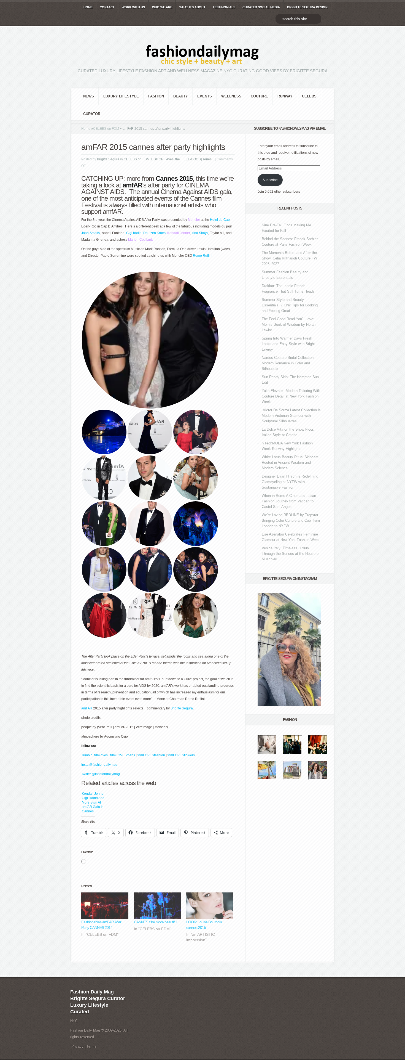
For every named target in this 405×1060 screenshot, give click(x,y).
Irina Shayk (199, 233)
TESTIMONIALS (224, 7)
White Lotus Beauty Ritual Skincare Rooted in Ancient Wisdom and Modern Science (290, 462)
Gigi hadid (134, 233)
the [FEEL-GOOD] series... (194, 159)
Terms (91, 1046)
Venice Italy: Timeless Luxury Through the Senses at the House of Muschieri (291, 553)
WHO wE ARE (162, 7)
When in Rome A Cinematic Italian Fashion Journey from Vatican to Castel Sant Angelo (289, 501)
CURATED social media (261, 7)
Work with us (133, 7)
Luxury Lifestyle (121, 96)
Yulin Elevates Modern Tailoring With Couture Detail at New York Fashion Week (291, 396)
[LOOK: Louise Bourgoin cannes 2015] (209, 905)
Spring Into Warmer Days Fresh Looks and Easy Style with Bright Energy (288, 343)
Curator (91, 114)
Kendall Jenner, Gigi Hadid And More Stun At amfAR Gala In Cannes (93, 802)
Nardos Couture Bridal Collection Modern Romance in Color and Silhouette (288, 363)
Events (204, 96)
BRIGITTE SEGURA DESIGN (307, 7)
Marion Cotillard (140, 240)
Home (85, 129)
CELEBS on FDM (106, 129)
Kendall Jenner (178, 233)
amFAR (86, 708)
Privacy (77, 1046)
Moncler (194, 220)
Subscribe (270, 180)
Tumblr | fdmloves (94, 755)
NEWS (88, 96)
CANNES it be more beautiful (155, 922)
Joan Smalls (90, 233)
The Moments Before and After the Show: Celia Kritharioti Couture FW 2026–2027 (289, 258)
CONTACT (107, 7)
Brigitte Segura (108, 159)
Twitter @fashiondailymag (100, 774)
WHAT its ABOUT (192, 7)
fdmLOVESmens (122, 755)
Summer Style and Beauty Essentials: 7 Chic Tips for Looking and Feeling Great (290, 305)
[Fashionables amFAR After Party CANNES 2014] (104, 905)
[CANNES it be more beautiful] (157, 905)
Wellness (231, 96)
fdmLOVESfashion (151, 755)
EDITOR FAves (162, 159)
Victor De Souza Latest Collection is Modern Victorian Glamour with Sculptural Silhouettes (291, 415)
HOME (88, 7)
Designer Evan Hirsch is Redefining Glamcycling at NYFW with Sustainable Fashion (290, 481)
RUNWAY (285, 96)
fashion (156, 96)
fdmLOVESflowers (181, 755)
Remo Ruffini (202, 256)
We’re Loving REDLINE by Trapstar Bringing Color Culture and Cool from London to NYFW (291, 520)
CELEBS (309, 96)
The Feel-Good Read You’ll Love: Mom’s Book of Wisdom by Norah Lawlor (288, 324)
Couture (259, 96)
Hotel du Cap (220, 220)
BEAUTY (180, 96)
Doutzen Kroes (154, 233)
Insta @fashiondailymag (99, 765)
